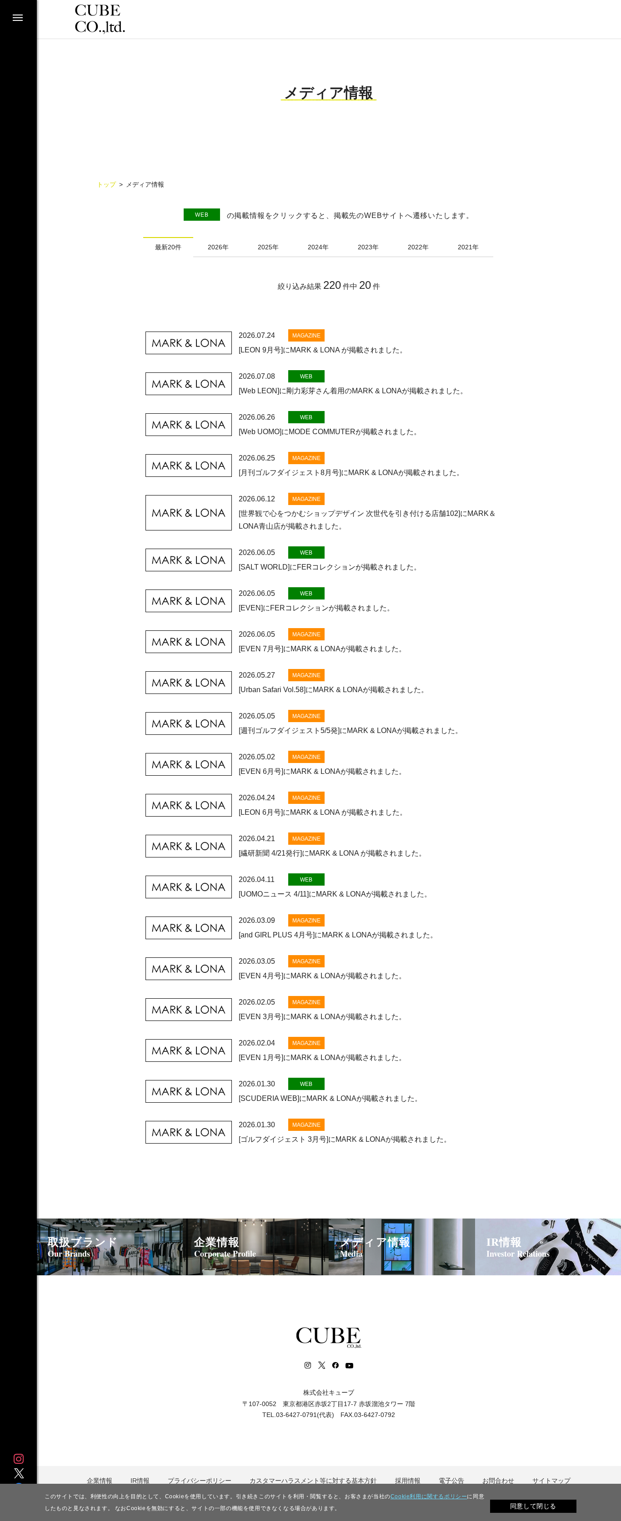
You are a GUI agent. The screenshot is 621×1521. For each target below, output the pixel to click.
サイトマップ (551, 1480)
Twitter (19, 1473)
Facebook (335, 1365)
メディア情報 (375, 1246)
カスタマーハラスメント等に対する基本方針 (313, 1480)
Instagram (19, 1459)
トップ (106, 184)
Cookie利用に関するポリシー (429, 1496)
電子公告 (451, 1480)
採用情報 (408, 1480)
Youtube (349, 1365)
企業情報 (225, 1246)
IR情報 (518, 1246)
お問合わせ (498, 1480)
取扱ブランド (83, 1246)
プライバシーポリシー (199, 1480)
